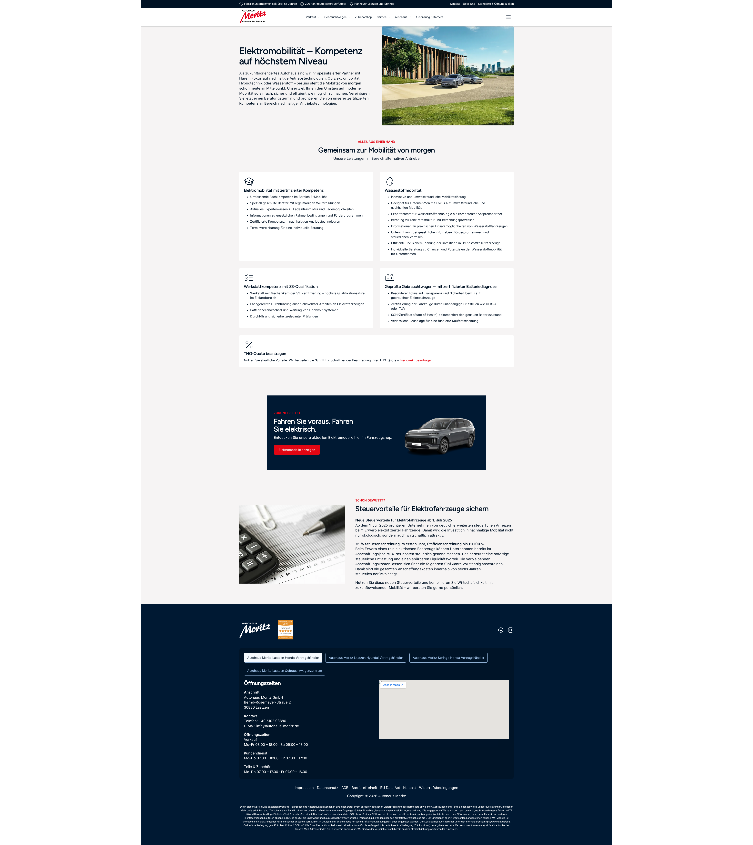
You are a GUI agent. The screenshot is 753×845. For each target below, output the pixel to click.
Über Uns (469, 3)
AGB (344, 788)
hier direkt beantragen (416, 360)
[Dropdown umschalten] (318, 17)
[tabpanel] (376, 727)
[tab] (283, 658)
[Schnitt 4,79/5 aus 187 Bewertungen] (285, 629)
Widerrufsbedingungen (438, 788)
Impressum (304, 788)
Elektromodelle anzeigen (297, 450)
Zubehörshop (363, 17)
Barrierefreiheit (364, 788)
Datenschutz (327, 788)
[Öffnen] (508, 17)
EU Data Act (390, 788)
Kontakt (455, 3)
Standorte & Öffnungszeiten (496, 3)
